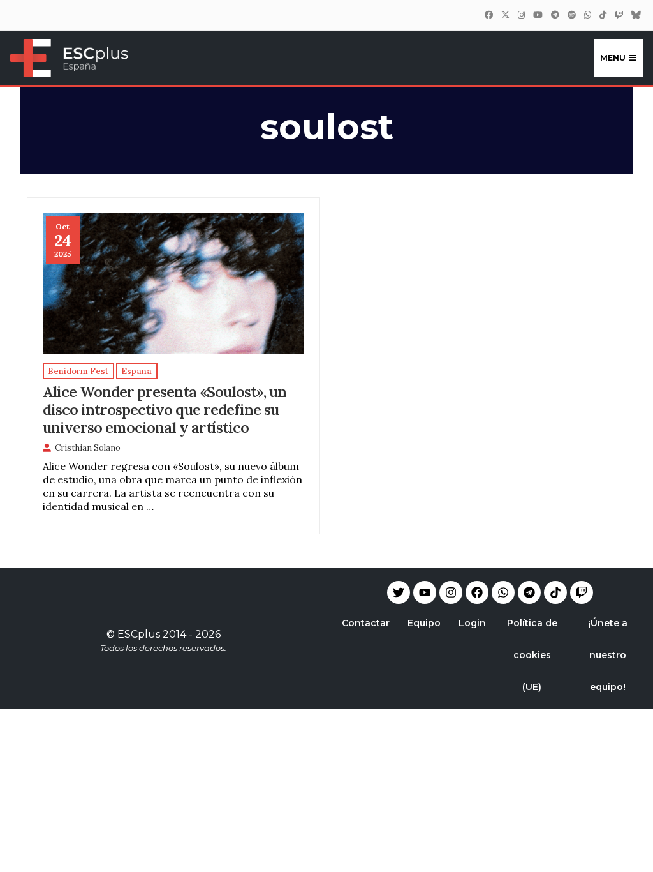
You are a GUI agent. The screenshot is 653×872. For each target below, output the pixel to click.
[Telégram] (555, 15)
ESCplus (138, 634)
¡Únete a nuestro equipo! (607, 655)
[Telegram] (529, 592)
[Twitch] (618, 15)
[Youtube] (424, 592)
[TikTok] (602, 15)
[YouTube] (538, 15)
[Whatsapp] (503, 592)
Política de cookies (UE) (532, 655)
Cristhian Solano (88, 447)
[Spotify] (571, 15)
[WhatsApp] (587, 15)
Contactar (366, 623)
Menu (613, 58)
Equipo (424, 623)
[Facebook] (488, 15)
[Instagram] (521, 15)
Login (472, 623)
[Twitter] (505, 15)
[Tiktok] (555, 592)
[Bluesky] (636, 15)
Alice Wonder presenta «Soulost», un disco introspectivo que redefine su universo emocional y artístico (164, 409)
